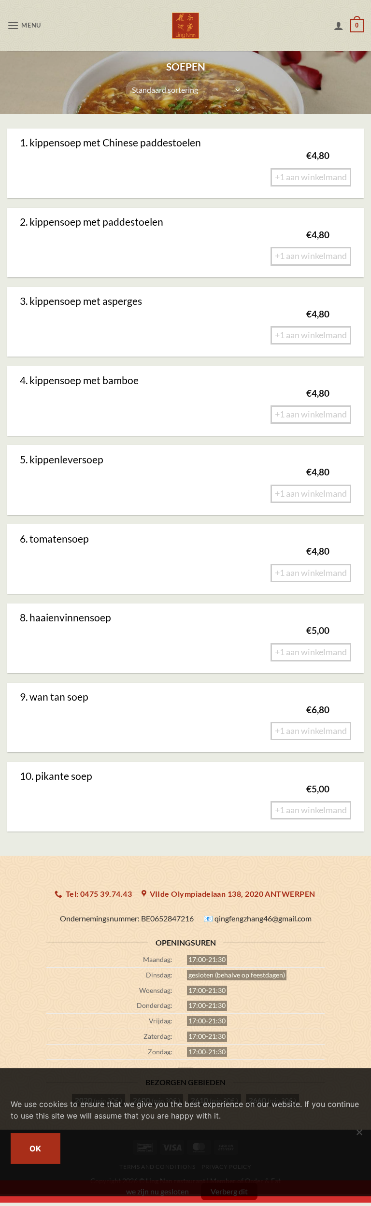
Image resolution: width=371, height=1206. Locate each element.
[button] (24, 25)
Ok (35, 1148)
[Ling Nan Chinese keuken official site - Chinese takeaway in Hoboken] (185, 26)
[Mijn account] (338, 25)
